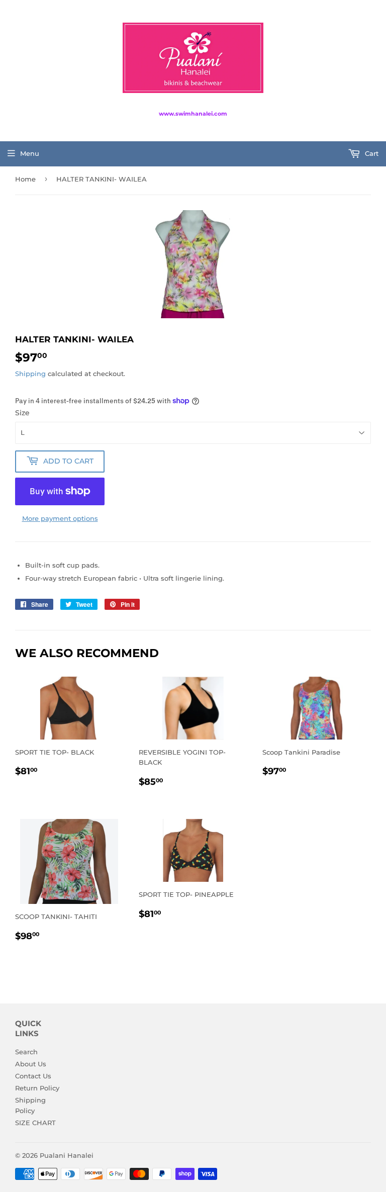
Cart (370, 153)
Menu (29, 153)
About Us (30, 1064)
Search (26, 1052)
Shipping (30, 374)
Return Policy (37, 1088)
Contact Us (33, 1076)
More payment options (60, 518)
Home (25, 179)
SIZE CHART (35, 1123)
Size (22, 412)
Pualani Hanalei (66, 1155)
